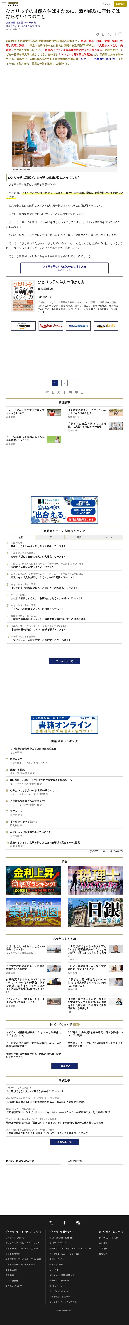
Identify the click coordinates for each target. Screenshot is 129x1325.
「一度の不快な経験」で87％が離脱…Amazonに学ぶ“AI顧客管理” (33, 1044)
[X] (50, 1223)
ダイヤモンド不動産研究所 (62, 1275)
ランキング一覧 (64, 661)
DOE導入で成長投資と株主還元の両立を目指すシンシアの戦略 (95, 1034)
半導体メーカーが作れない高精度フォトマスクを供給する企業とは (95, 1044)
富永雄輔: (21, 22)
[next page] (74, 383)
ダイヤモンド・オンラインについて (24, 1231)
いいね (108, 537)
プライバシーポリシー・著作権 (20, 1264)
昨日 (50, 537)
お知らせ (103, 1253)
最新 (20, 537)
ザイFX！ (54, 1269)
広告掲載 (10, 1275)
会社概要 (103, 1242)
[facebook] (64, 1223)
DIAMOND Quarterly (59, 1280)
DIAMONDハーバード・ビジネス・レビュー (70, 1248)
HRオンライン (56, 1285)
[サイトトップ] (13, 4)
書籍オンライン (56, 1259)
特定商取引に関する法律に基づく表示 (23, 1259)
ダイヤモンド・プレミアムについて (22, 1242)
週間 (79, 537)
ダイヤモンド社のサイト (61, 1231)
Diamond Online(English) (61, 1237)
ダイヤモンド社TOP (108, 1237)
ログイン (106, 4)
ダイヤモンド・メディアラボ (63, 1301)
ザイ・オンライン (57, 1264)
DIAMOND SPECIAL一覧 (20, 1160)
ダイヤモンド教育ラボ (59, 1296)
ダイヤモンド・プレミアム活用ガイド (23, 1248)
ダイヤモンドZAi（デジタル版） (64, 1253)
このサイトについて (15, 1237)
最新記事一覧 (64, 1142)
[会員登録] (120, 4)
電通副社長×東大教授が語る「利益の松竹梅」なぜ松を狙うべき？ (33, 1055)
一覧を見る (65, 1066)
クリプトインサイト (58, 1291)
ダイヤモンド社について (111, 1231)
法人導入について (14, 1285)
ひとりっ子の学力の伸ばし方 (26, 25)
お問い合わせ (12, 1280)
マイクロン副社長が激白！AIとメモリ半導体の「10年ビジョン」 (33, 1034)
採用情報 (103, 1248)
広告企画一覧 (75, 1160)
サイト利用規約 (13, 1253)
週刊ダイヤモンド (57, 1242)
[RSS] (78, 1223)
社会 (8, 25)
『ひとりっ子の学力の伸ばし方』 (98, 59)
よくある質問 (12, 1269)
